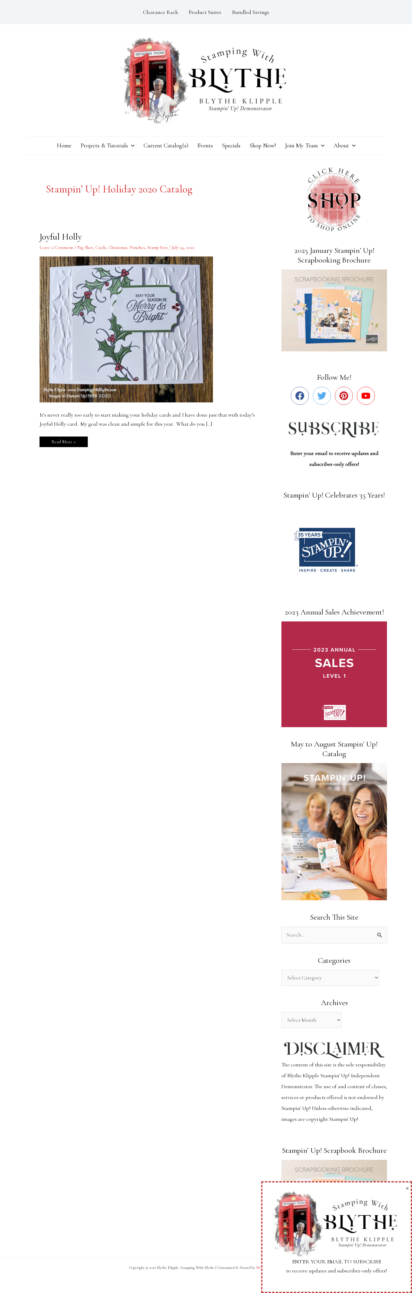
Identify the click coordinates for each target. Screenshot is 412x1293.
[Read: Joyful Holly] (130, 328)
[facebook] (301, 396)
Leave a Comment (56, 247)
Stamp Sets (157, 247)
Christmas (118, 247)
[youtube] (367, 396)
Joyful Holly (61, 236)
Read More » (63, 440)
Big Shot (85, 247)
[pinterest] (345, 396)
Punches (137, 247)
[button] (131, 145)
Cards (100, 247)
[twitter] (323, 396)
